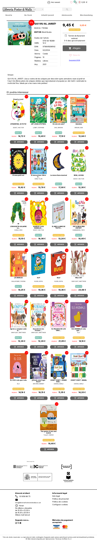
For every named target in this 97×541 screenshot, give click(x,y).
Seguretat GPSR (74, 60)
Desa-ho (76, 55)
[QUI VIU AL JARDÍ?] (19, 33)
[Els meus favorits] (71, 2)
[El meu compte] (49, 2)
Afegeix (76, 48)
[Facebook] (16, 523)
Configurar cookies (60, 504)
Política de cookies (60, 502)
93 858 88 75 (24, 496)
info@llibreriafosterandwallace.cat (28, 503)
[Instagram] (20, 523)
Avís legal (56, 496)
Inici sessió (55, 2)
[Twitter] (18, 523)
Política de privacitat (60, 499)
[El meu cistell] (76, 2)
